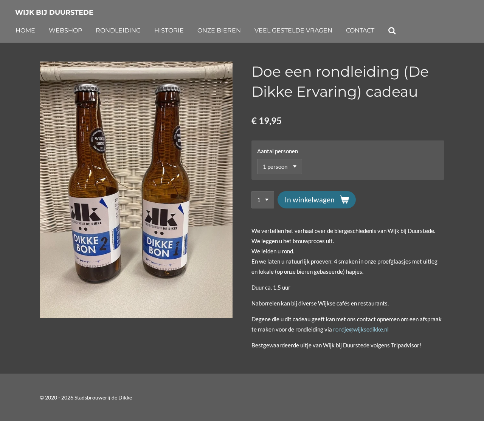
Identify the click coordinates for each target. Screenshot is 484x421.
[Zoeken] (392, 31)
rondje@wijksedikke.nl (361, 329)
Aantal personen (277, 151)
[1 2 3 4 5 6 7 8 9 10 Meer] (262, 200)
